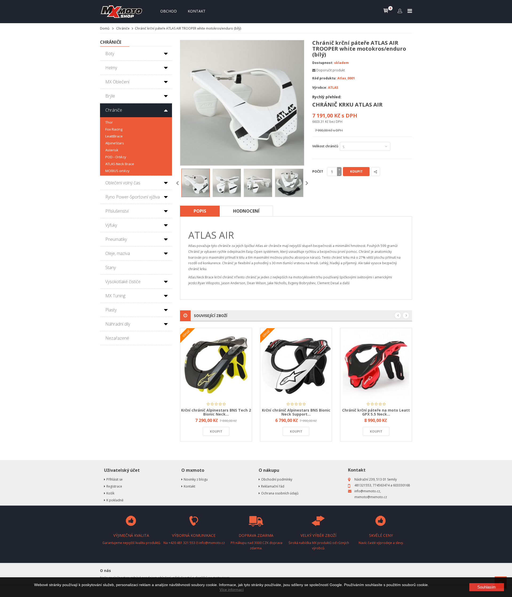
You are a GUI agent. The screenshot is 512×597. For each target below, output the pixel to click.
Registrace (114, 486)
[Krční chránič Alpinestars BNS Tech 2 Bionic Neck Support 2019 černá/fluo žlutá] (216, 363)
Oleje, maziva (117, 253)
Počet (317, 171)
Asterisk (111, 150)
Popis (200, 211)
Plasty (111, 310)
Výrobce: (319, 87)
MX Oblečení (117, 82)
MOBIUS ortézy (117, 170)
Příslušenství (117, 211)
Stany (110, 267)
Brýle (110, 96)
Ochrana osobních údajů (279, 493)
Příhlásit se (114, 479)
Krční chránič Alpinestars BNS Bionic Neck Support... (296, 412)
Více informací (231, 589)
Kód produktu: (324, 78)
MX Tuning (115, 296)
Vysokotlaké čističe (123, 282)
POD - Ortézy (115, 157)
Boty (109, 53)
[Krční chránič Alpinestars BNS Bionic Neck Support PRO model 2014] (296, 363)
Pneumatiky (116, 239)
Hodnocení (246, 211)
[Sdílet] (375, 171)
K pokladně (114, 500)
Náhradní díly (117, 324)
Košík (110, 493)
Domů (104, 28)
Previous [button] (177, 183)
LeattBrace (114, 136)
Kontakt (197, 11)
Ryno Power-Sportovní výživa (132, 197)
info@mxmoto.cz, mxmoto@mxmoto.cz (370, 494)
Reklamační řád (272, 486)
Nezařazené (117, 338)
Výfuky (111, 225)
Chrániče (123, 28)
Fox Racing (113, 129)
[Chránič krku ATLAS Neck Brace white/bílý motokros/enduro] (195, 183)
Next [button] (307, 183)
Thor (109, 122)
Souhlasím (486, 587)
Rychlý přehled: (326, 96)
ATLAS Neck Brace (119, 163)
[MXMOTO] (122, 11)
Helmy (111, 68)
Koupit (356, 171)
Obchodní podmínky (276, 479)
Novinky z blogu (196, 479)
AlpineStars (114, 143)
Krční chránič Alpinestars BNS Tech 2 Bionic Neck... (216, 412)
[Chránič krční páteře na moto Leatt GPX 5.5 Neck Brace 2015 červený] (376, 363)
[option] (195, 183)
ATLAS (333, 87)
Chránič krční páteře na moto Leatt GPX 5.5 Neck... (376, 412)
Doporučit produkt (330, 70)
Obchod (168, 11)
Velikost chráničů (325, 149)
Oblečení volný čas (122, 183)
